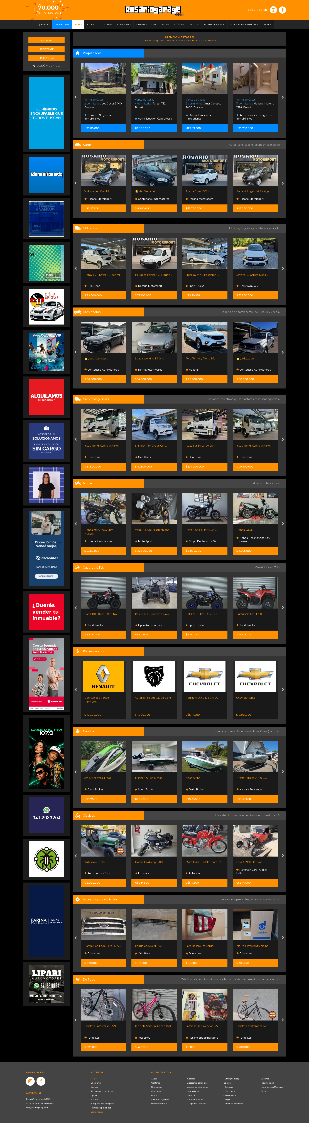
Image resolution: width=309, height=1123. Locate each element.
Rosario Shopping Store (152, 1037)
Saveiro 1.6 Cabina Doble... (151, 274)
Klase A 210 (142, 777)
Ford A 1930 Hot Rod (199, 862)
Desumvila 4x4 (146, 286)
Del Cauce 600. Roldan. (254, 103)
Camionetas (156, 1087)
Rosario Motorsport (99, 199)
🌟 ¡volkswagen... (196, 358)
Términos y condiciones (102, 1091)
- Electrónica (229, 1091)
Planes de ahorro (159, 1103)
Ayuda (94, 1095)
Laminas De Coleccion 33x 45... (154, 1026)
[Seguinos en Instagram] (273, 9)
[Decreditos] (46, 548)
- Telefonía (228, 1087)
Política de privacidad (101, 1108)
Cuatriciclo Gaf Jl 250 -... (200, 614)
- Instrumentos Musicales (271, 1087)
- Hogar (227, 1099)
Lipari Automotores (99, 625)
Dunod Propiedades (251, 118)
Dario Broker (145, 789)
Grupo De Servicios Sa (151, 541)
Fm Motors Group (199, 199)
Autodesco (144, 873)
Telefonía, (188, 979)
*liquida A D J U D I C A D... (151, 697)
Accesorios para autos (197, 1083)
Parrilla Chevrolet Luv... (98, 946)
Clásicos (191, 1078)
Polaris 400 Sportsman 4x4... (102, 614)
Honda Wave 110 (196, 529)
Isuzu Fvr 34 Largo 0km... (150, 445)
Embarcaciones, (225, 731)
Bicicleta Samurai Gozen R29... (103, 1026)
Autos (154, 1078)
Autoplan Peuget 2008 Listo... (103, 697)
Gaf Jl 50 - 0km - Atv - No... (151, 614)
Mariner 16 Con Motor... (98, 777)
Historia (94, 1099)
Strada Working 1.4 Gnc (98, 358)
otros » (276, 979)
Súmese (94, 1087)
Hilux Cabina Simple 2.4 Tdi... (253, 358)
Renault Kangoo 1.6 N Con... (253, 274)
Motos (154, 1095)
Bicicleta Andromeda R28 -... (203, 1026)
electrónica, (201, 979)
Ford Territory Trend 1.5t (149, 358)
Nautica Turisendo (199, 789)
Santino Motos (248, 541)
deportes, (248, 979)
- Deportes (264, 1078)
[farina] (46, 920)
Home (94, 1078)
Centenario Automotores (255, 199)
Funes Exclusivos (250, 873)
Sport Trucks (95, 286)
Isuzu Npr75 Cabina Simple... (203, 445)
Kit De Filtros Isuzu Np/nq (202, 946)
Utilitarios (155, 1083)
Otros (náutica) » (270, 731)
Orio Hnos (245, 369)
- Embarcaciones (195, 1099)
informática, (216, 979)
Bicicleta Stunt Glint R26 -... (253, 1026)
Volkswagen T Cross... (199, 191)
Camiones (156, 1091)
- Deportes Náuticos (196, 1103)
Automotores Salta (251, 286)
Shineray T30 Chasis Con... (100, 445)
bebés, (237, 979)
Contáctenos (97, 1112)
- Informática (230, 1095)
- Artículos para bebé (233, 1103)
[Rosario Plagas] (46, 859)
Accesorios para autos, (236, 899)
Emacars (92, 873)
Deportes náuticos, (248, 731)
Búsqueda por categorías (102, 1103)
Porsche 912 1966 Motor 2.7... (254, 862)
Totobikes (93, 1037)
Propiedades (193, 1091)
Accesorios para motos (264, 899)
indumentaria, (263, 979)
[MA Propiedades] (46, 611)
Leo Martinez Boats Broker (256, 789)
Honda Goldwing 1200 (98, 862)
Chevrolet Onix (195, 697)
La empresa (96, 1083)
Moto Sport (94, 541)
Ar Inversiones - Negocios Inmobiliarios (152, 117)
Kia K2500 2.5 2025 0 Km (251, 445)
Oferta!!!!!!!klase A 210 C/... (201, 777)
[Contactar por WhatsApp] (46, 174)
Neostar (142, 369)
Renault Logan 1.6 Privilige (151, 191)
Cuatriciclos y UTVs (160, 1099)
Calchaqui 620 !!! (246, 777)
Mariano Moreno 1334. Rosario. (154, 103)
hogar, (228, 979)
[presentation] (76, 97)
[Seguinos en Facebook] (282, 10)
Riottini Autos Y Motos (200, 274)
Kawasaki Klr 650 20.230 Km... (254, 529)
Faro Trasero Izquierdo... (149, 946)
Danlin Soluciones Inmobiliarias (96, 117)
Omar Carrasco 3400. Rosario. (102, 103)
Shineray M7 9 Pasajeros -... (101, 274)
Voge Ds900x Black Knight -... (102, 529)
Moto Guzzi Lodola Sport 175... (153, 862)
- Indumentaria (267, 1083)
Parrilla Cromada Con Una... (253, 946)
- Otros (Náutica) (231, 1078)
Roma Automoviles (99, 369)
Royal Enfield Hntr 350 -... (150, 529)
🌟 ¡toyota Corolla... (247, 191)
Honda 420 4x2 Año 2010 (252, 614)
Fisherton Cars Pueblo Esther (201, 871)
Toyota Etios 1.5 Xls (95, 191)
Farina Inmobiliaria (199, 118)
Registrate (47, 49)
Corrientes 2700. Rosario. (205, 103)
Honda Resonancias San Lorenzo (202, 539)
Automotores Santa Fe (253, 625)
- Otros (263, 1091)
